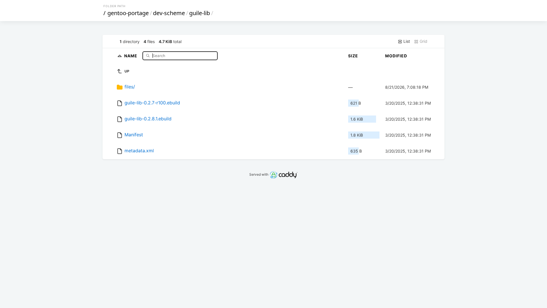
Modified (396, 55)
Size (353, 55)
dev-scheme (169, 13)
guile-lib (199, 13)
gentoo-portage (128, 13)
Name (131, 55)
